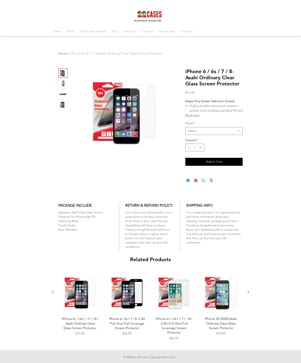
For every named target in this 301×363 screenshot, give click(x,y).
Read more (192, 115)
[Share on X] (211, 180)
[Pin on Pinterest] (195, 180)
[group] (150, 307)
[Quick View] (80, 292)
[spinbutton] (194, 147)
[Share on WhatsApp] (203, 180)
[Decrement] (188, 147)
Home (63, 53)
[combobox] (214, 131)
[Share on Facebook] (188, 180)
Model (190, 123)
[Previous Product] (52, 291)
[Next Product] (248, 291)
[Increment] (201, 147)
